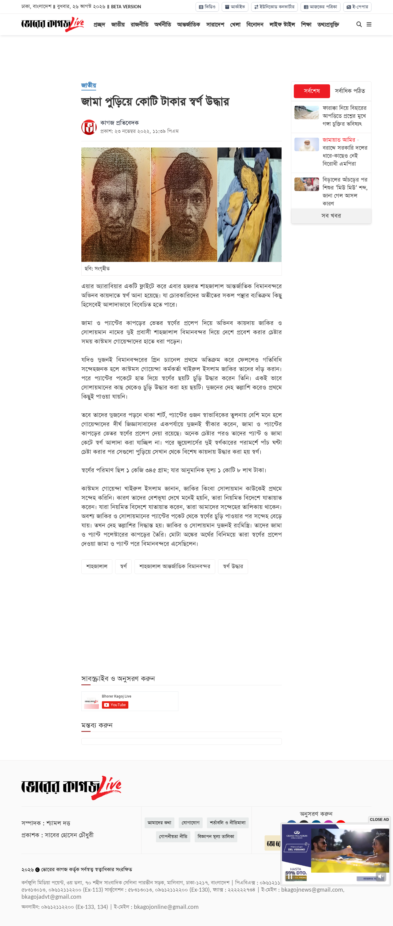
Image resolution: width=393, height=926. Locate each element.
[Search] (359, 25)
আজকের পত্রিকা (322, 7)
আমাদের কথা (159, 823)
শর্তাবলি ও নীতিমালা (228, 823)
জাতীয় (118, 25)
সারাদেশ (215, 25)
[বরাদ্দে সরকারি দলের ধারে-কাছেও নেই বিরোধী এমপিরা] (331, 153)
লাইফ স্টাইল (282, 25)
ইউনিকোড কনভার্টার (276, 7)
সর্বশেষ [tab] (312, 91)
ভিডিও (209, 7)
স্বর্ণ (123, 566)
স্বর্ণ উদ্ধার (233, 566)
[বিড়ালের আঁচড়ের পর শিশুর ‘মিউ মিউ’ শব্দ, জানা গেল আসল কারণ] (331, 192)
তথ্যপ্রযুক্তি (328, 25)
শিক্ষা (306, 25)
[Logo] (52, 23)
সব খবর (331, 216)
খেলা (235, 25)
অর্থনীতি (162, 25)
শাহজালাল (96, 566)
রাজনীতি (139, 25)
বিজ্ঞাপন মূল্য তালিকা (216, 836)
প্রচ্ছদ (99, 25)
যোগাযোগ (191, 823)
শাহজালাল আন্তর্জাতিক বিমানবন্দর (174, 566)
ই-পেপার (359, 7)
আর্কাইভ (237, 7)
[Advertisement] (196, 58)
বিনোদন (255, 25)
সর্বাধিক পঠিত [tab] (350, 91)
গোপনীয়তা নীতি (173, 836)
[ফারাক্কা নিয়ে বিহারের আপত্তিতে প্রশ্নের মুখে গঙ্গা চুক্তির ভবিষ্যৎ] (331, 117)
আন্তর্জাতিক (188, 25)
